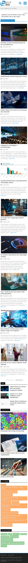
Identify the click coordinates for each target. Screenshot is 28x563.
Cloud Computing (9, 492)
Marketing (5, 537)
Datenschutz (4, 555)
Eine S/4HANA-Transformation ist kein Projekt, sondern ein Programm (12, 329)
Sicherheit (3, 434)
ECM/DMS (15, 502)
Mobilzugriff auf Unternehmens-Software (12, 521)
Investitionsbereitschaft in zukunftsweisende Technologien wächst (14, 181)
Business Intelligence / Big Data (6, 413)
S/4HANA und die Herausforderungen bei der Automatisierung (13, 43)
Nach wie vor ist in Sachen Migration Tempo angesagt (14, 363)
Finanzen (16, 534)
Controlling (3, 534)
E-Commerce (5, 502)
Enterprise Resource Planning (10, 506)
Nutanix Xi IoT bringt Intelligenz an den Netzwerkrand (16, 395)
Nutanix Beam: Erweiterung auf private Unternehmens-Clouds (18, 403)
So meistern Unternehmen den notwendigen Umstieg (14, 255)
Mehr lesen (19, 54)
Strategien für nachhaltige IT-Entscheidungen (9, 146)
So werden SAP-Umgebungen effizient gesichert (12, 218)
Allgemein (3, 484)
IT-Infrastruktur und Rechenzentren (7, 458)
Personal (14, 536)
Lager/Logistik (23, 534)
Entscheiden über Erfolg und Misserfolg (12, 431)
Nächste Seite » (19, 380)
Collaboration (6, 495)
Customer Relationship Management (9, 498)
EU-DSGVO (5, 510)
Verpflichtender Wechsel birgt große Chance (14, 76)
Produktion (6, 539)
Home (2, 8)
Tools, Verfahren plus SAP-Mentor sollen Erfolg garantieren (13, 292)
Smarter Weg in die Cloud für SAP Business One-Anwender (14, 111)
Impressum (11, 555)
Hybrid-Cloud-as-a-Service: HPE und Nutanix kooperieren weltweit (18, 388)
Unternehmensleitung (12, 543)
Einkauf (10, 534)
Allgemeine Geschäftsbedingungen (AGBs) (11, 557)
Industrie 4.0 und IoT (9, 512)
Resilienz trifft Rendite (7, 477)
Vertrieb (3, 546)
